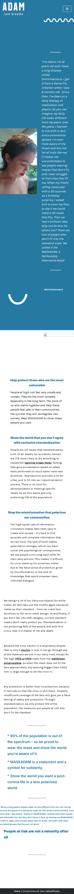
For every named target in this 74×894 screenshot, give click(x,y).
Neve (17, 891)
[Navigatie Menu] (67, 9)
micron (25, 650)
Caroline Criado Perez (38, 462)
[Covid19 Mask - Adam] (13, 9)
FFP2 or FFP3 (23, 658)
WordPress (53, 891)
